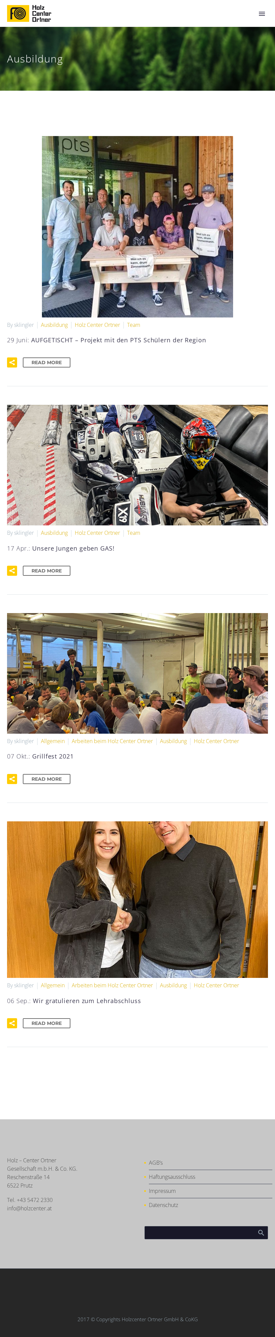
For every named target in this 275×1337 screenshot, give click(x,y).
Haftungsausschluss (172, 1176)
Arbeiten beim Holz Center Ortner (112, 741)
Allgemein (53, 741)
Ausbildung (54, 325)
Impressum (162, 1191)
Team (133, 325)
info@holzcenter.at (29, 1208)
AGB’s (156, 1162)
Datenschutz (163, 1205)
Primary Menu (262, 14)
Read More (47, 362)
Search (261, 1232)
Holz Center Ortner (97, 325)
